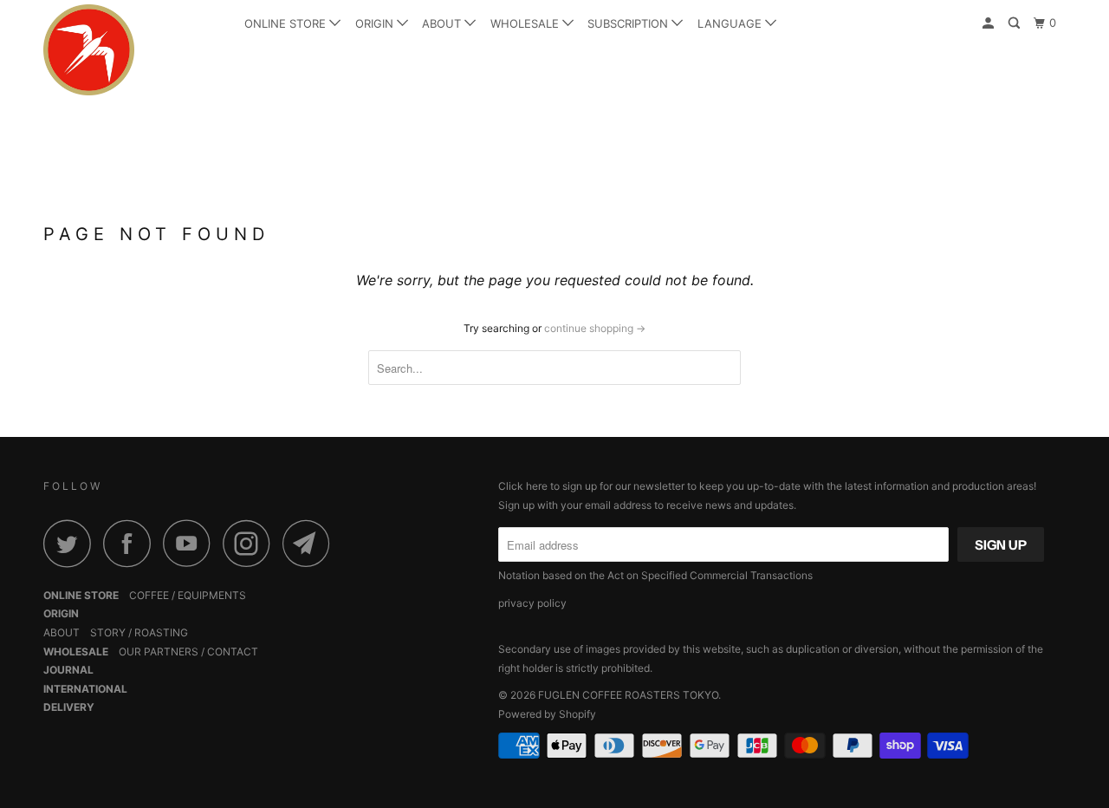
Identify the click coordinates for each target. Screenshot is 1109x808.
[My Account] (989, 23)
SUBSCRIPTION (629, 23)
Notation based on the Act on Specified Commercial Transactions (655, 575)
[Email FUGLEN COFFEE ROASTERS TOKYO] (311, 543)
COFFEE (149, 595)
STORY (108, 632)
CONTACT (232, 651)
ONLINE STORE (286, 23)
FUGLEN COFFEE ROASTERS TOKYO (628, 694)
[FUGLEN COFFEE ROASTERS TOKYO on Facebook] (131, 543)
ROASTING (161, 632)
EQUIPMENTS (212, 595)
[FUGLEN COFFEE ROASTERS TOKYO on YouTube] (191, 543)
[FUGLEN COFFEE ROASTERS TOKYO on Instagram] (251, 543)
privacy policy (532, 602)
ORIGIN (376, 23)
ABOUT (443, 23)
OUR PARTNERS (158, 651)
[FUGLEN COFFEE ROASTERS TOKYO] (132, 49)
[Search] (1015, 23)
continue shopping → (594, 328)
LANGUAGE (731, 23)
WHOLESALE (526, 23)
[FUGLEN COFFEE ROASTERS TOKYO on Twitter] (72, 543)
